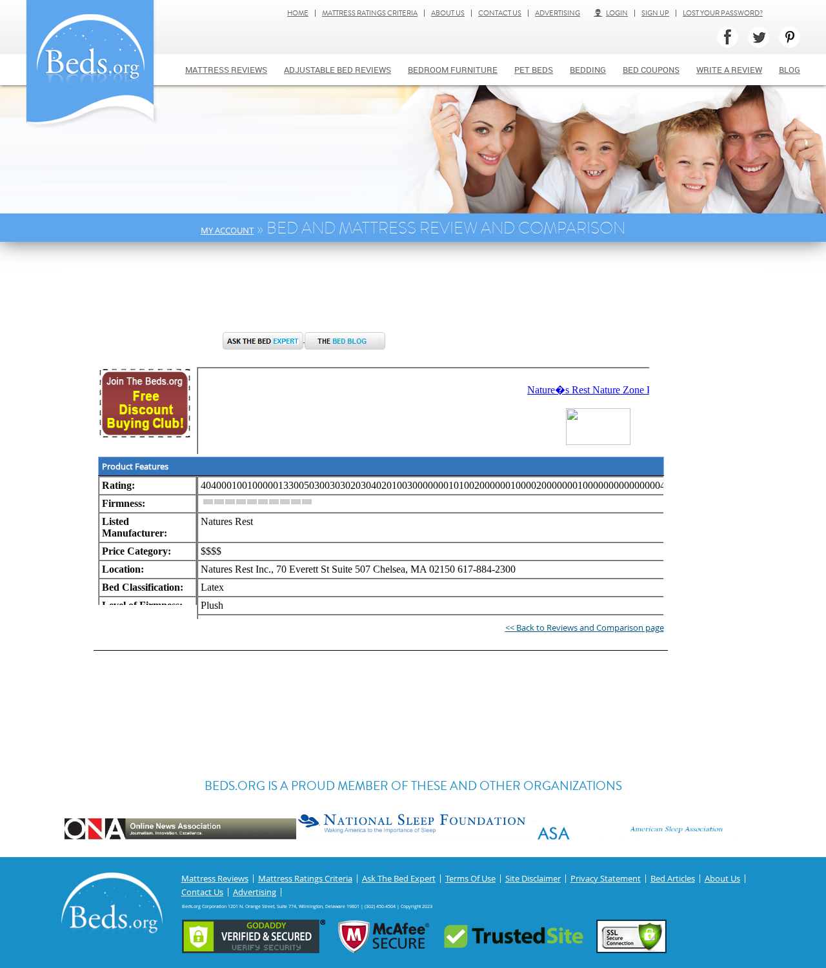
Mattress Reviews (226, 69)
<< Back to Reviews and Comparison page (584, 627)
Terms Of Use (470, 878)
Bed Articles (672, 878)
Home (297, 13)
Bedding (588, 69)
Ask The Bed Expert (399, 878)
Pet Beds (533, 69)
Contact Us (499, 13)
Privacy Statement (605, 878)
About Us (448, 13)
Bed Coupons (651, 69)
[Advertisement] (306, 293)
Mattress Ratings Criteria (370, 13)
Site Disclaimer (533, 878)
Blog (789, 69)
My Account (227, 230)
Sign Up (655, 13)
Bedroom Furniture (453, 69)
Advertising (557, 13)
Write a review (729, 69)
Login (617, 13)
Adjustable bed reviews (337, 69)
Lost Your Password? (723, 13)
